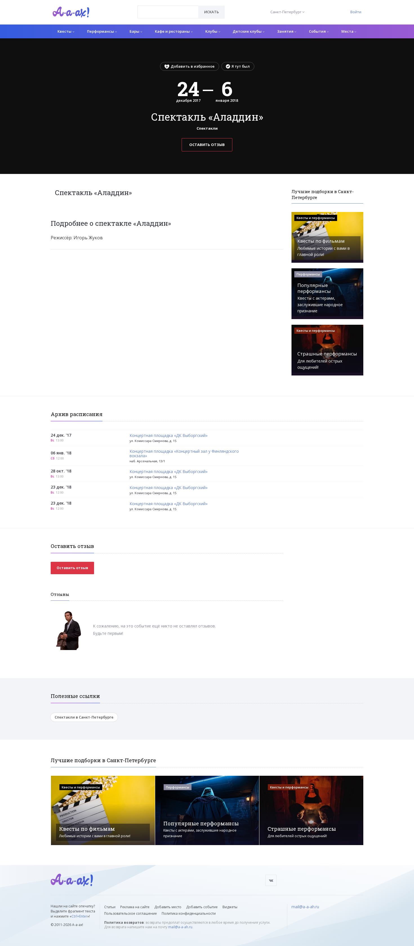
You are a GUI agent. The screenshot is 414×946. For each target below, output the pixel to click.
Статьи (109, 907)
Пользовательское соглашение (130, 913)
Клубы (211, 31)
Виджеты (229, 907)
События (318, 31)
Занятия (285, 31)
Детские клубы (247, 31)
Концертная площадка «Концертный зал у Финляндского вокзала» (184, 454)
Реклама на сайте (135, 907)
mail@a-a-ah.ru (180, 927)
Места (347, 31)
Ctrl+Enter (79, 916)
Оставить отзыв (207, 144)
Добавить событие (202, 907)
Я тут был (241, 66)
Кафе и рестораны (173, 31)
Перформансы (101, 31)
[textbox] (168, 8)
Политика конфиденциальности (189, 913)
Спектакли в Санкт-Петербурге (84, 717)
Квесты (64, 31)
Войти (355, 11)
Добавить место (167, 907)
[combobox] (168, 12)
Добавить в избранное (193, 66)
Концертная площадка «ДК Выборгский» (169, 435)
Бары (135, 31)
